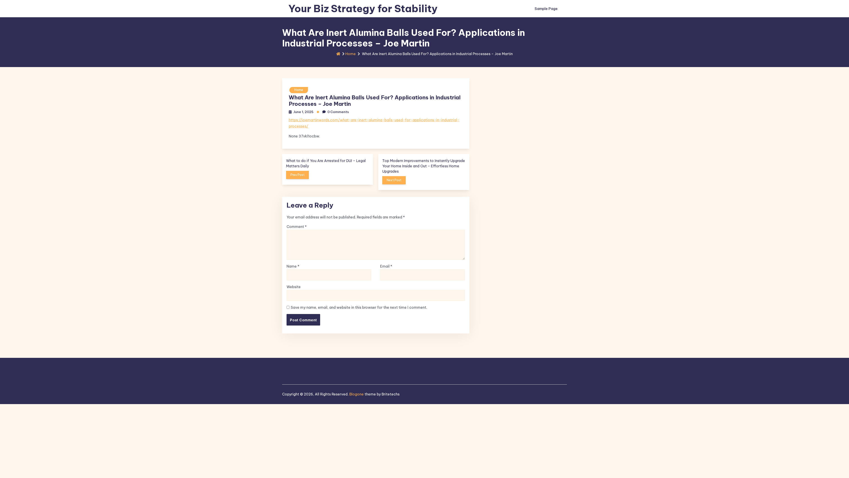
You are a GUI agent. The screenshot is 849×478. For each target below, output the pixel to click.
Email (386, 266)
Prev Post (297, 175)
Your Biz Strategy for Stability (363, 8)
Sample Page (546, 8)
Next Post (394, 180)
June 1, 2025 (303, 112)
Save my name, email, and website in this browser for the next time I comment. (359, 307)
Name (293, 266)
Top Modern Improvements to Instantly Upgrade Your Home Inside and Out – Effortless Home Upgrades (423, 165)
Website (294, 287)
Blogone (356, 394)
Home (350, 54)
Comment (297, 226)
